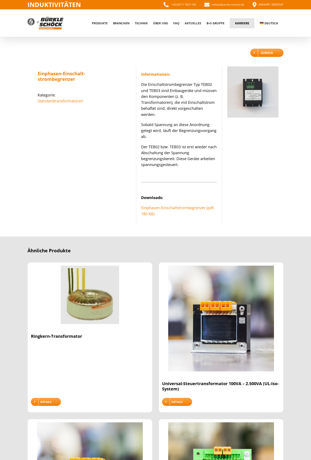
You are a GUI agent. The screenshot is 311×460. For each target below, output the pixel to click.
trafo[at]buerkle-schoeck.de (228, 4)
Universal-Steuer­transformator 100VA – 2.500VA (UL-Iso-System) (220, 386)
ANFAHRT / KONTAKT (271, 4)
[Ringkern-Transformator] (90, 297)
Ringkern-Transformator (56, 336)
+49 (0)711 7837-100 (183, 4)
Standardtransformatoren (60, 100)
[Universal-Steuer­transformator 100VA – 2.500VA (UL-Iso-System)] (221, 321)
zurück (267, 53)
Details (45, 402)
